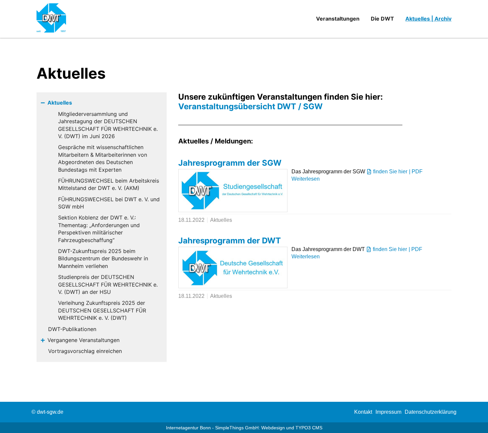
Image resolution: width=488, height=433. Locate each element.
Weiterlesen (305, 179)
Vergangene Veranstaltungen (83, 340)
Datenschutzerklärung (430, 412)
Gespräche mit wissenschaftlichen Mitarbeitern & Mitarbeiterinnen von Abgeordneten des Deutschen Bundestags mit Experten (102, 158)
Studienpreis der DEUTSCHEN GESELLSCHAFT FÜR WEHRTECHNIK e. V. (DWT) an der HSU (108, 284)
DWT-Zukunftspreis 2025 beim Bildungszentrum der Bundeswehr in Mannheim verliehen (103, 258)
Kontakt (363, 412)
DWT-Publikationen (72, 329)
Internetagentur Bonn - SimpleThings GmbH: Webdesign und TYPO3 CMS (244, 427)
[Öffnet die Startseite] (55, 19)
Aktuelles (59, 102)
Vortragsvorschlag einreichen (85, 351)
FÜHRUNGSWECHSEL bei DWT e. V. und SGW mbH (109, 203)
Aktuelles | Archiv (428, 18)
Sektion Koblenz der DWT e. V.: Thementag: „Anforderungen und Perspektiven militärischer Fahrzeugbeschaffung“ (99, 228)
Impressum (388, 412)
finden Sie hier (390, 171)
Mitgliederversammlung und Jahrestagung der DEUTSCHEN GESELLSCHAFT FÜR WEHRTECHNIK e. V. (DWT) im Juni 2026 (108, 125)
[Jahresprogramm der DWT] (232, 267)
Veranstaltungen (338, 18)
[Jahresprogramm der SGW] (232, 190)
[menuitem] (363, 412)
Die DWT (382, 18)
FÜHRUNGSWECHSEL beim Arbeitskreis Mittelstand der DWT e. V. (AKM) (108, 184)
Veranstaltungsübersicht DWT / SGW (250, 106)
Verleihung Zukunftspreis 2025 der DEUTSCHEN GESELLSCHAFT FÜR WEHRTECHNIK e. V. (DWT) (102, 310)
